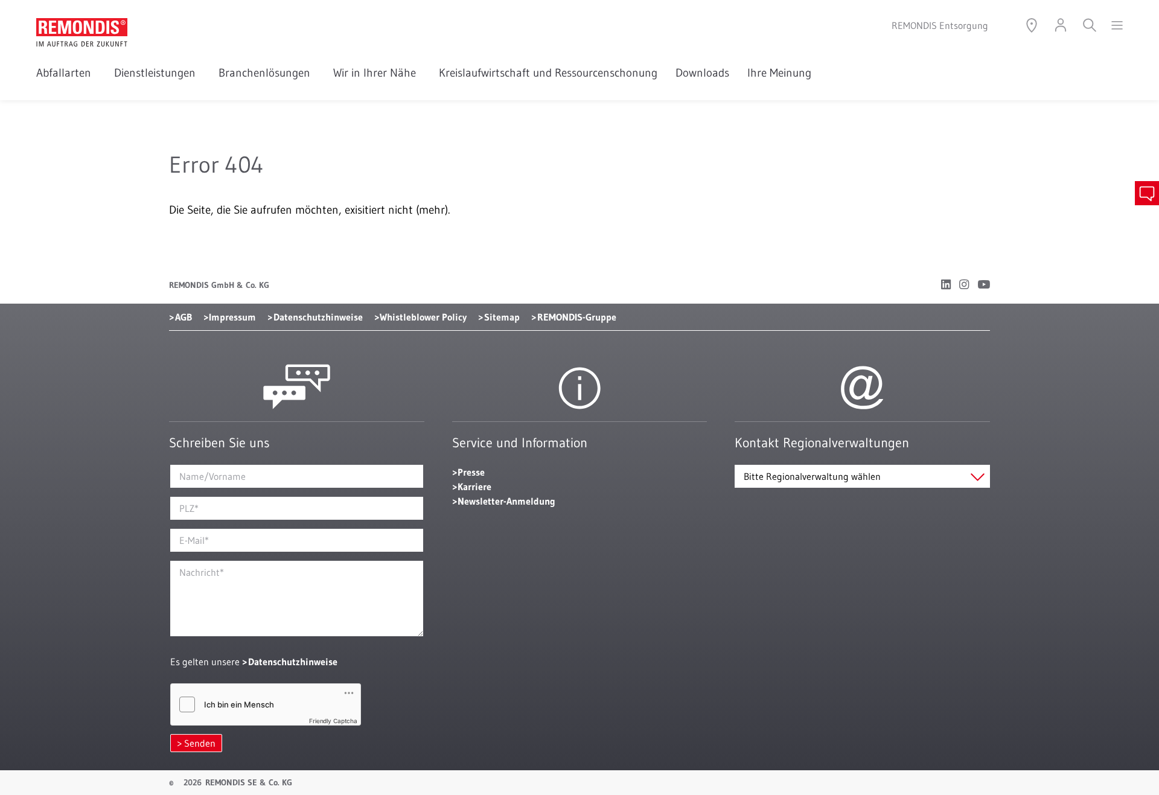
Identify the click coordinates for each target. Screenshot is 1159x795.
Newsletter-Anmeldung (506, 501)
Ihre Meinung (779, 73)
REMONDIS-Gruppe (576, 317)
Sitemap (502, 317)
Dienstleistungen (157, 73)
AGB (183, 317)
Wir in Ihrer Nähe (377, 73)
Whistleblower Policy (423, 317)
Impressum (232, 317)
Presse (471, 472)
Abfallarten (66, 73)
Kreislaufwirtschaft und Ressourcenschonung (548, 73)
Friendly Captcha (333, 720)
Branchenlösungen (267, 73)
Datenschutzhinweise (318, 317)
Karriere (474, 487)
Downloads (702, 73)
